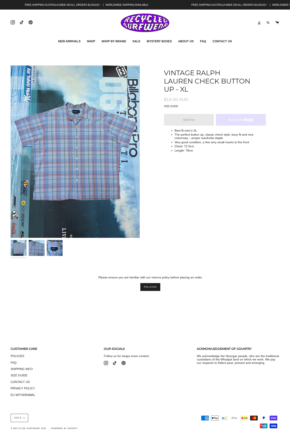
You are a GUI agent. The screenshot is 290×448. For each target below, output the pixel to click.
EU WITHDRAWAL (23, 395)
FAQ (14, 362)
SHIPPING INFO (22, 369)
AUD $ (17, 418)
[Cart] (277, 23)
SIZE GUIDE (171, 106)
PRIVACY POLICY (23, 388)
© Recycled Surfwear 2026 (28, 428)
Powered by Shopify (64, 428)
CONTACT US (20, 382)
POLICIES (150, 287)
